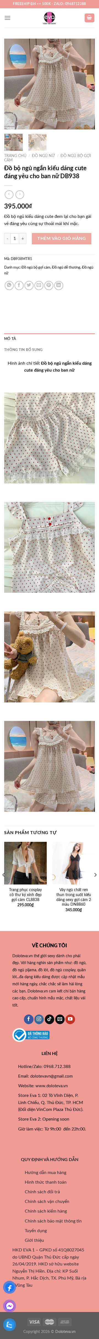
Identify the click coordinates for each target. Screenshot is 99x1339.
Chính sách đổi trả (39, 1192)
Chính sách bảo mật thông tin (50, 1221)
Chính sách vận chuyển (43, 1201)
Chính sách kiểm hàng (45, 1211)
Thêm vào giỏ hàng (61, 238)
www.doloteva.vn (51, 1086)
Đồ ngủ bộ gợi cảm (35, 267)
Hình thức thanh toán (42, 1182)
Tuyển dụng (32, 1231)
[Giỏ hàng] (90, 18)
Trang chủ (15, 156)
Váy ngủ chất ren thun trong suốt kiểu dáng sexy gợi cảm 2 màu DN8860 (73, 897)
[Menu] (7, 18)
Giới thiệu (31, 1240)
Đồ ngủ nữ (43, 156)
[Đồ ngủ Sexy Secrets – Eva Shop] (49, 18)
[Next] (86, 84)
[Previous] (13, 84)
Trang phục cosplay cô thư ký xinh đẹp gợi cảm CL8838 (25, 895)
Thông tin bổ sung (23, 349)
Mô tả (10, 338)
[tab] (49, 338)
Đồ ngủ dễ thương (66, 267)
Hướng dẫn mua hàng (42, 1172)
